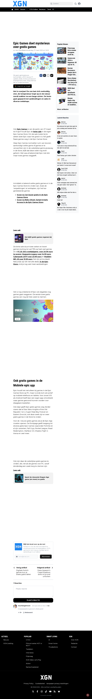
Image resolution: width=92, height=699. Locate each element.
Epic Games (22, 129)
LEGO (17, 9)
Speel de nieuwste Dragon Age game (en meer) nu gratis (37, 478)
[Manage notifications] (87, 695)
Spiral (62, 141)
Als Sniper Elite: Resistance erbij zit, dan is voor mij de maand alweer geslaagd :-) (67, 209)
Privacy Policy (29, 683)
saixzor (63, 178)
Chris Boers (22, 50)
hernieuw (63, 188)
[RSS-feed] (55, 691)
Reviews (42, 9)
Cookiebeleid (40, 683)
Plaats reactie (33, 600)
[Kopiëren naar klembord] (51, 75)
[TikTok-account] (46, 691)
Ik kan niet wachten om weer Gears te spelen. (67, 137)
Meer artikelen (63, 109)
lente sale (37, 132)
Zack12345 (64, 168)
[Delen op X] (44, 75)
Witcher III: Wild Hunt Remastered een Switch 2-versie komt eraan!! (66, 164)
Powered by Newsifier (46, 695)
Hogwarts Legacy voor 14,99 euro (36, 254)
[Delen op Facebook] (41, 75)
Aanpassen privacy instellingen (57, 683)
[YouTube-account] (50, 691)
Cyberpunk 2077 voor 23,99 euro (27, 257)
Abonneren (46, 556)
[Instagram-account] (42, 691)
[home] (12, 9)
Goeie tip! (60, 200)
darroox (63, 122)
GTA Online (33, 9)
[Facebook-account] (37, 691)
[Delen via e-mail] (48, 75)
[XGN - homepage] (20, 3)
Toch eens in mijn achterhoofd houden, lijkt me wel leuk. (67, 147)
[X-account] (33, 691)
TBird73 (63, 203)
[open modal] (79, 3)
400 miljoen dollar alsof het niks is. (66, 192)
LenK (62, 159)
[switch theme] (75, 3)
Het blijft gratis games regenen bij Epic (38, 238)
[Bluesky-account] (59, 691)
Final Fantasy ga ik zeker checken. (66, 155)
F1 (53, 9)
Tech (49, 9)
